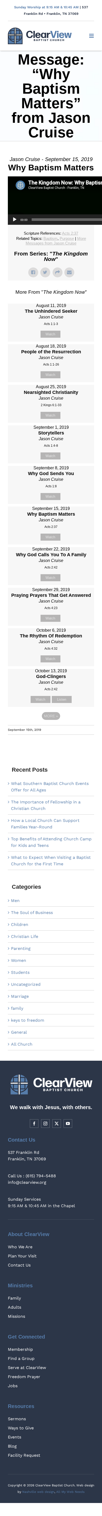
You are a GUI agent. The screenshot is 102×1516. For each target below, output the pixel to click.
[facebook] (34, 1123)
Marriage (20, 996)
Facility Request (24, 1455)
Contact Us (19, 1265)
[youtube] (68, 1123)
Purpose (67, 238)
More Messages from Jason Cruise (56, 240)
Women (18, 960)
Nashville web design (38, 1492)
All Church (21, 1044)
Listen (61, 699)
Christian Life (24, 936)
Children (19, 924)
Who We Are (20, 1246)
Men (15, 900)
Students (20, 972)
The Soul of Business (32, 912)
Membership (20, 1349)
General (19, 1032)
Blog (12, 1446)
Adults (14, 1307)
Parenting (21, 948)
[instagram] (45, 1123)
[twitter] (56, 1123)
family (17, 1008)
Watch (50, 334)
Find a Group (21, 1358)
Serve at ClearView (27, 1367)
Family (14, 1298)
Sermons (17, 1418)
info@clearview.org (27, 1182)
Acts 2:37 (70, 233)
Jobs (13, 1385)
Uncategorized (26, 984)
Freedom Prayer (24, 1376)
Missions (16, 1316)
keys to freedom (27, 1020)
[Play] (14, 219)
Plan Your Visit (22, 1255)
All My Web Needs (70, 1492)
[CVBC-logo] (40, 29)
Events (14, 1437)
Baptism (50, 238)
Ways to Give (21, 1427)
